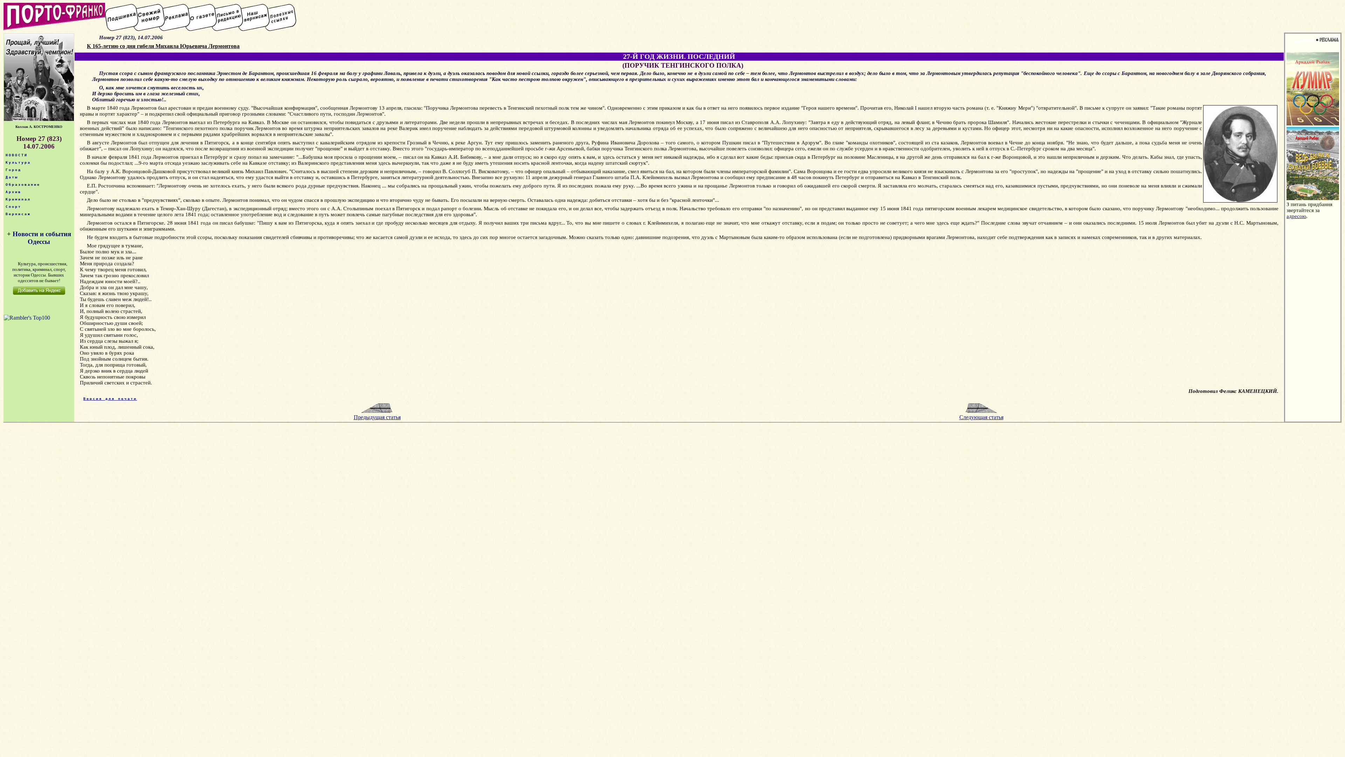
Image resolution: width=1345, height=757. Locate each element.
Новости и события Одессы (42, 237)
